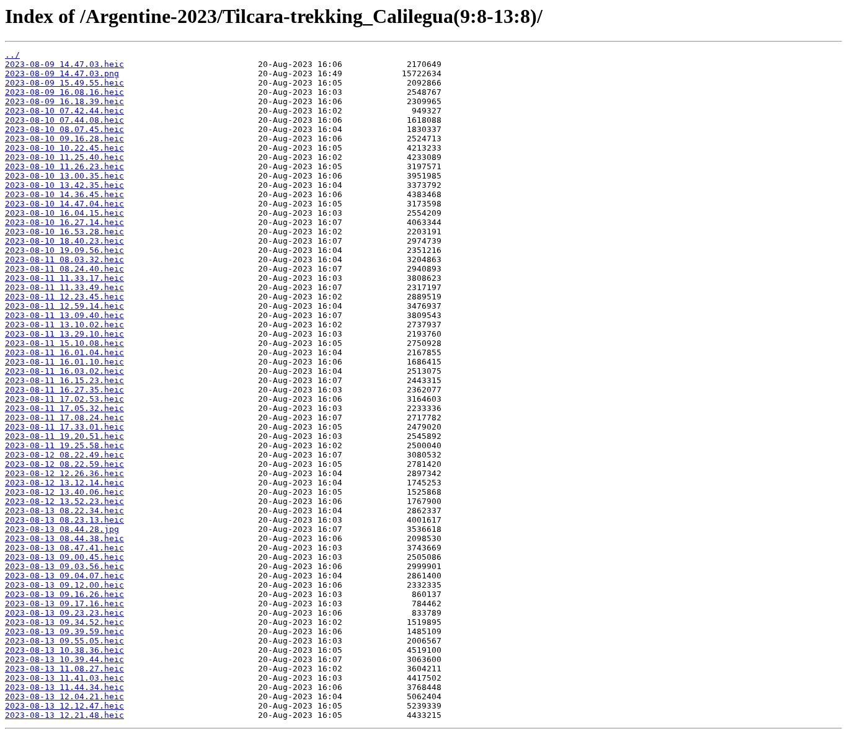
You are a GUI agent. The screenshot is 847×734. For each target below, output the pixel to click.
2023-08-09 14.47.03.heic (64, 64)
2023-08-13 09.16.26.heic (64, 594)
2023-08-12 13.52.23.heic (64, 501)
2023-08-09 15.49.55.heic (64, 82)
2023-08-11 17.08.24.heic (64, 417)
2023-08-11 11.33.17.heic (64, 278)
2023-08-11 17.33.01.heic (64, 426)
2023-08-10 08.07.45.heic (64, 129)
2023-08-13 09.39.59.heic (64, 631)
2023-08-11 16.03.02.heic (64, 371)
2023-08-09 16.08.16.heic (64, 92)
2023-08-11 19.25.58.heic (64, 445)
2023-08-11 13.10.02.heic (64, 324)
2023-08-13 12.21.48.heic (64, 715)
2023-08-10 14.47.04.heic (64, 203)
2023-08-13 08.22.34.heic (64, 510)
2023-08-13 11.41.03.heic (64, 678)
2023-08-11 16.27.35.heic (64, 389)
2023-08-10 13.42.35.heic (64, 185)
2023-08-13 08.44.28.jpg (62, 529)
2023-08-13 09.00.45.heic (64, 557)
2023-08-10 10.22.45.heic (64, 148)
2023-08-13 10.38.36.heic (64, 650)
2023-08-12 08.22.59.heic (64, 464)
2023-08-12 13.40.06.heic (64, 492)
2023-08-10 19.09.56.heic (64, 250)
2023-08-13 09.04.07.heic (64, 575)
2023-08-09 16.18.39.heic (64, 101)
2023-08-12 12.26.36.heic (64, 473)
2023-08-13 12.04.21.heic (64, 696)
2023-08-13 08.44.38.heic (64, 538)
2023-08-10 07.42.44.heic (64, 110)
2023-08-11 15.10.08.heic (64, 343)
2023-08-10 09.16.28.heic (64, 138)
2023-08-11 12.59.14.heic (64, 306)
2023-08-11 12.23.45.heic (64, 296)
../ (12, 55)
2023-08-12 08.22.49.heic (64, 454)
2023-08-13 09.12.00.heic (64, 585)
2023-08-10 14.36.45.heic (64, 194)
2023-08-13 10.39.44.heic (64, 659)
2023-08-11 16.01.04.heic (64, 352)
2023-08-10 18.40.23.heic (64, 240)
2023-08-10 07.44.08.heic (64, 120)
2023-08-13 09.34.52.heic (64, 622)
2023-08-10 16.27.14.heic (64, 222)
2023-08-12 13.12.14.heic (64, 482)
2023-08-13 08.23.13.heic (64, 519)
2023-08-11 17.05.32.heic (64, 408)
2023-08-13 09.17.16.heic (64, 603)
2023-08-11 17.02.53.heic (64, 399)
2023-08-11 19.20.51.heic (64, 436)
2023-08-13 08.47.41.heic (64, 547)
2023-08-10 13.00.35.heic (64, 175)
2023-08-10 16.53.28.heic (64, 231)
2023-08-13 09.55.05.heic (64, 640)
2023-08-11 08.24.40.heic (64, 268)
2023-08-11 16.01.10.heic (64, 361)
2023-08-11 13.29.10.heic (64, 333)
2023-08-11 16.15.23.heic (64, 380)
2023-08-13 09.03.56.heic (64, 566)
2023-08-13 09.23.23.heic (64, 612)
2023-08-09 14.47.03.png (62, 73)
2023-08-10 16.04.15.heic (64, 213)
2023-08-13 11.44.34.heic (64, 687)
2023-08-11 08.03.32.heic (64, 259)
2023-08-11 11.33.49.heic (64, 287)
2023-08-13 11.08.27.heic (64, 668)
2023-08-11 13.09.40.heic (64, 315)
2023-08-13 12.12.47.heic (64, 705)
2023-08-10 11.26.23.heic (64, 166)
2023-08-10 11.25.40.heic (64, 157)
